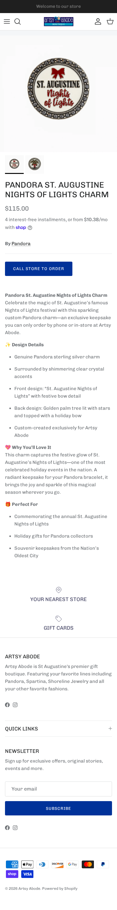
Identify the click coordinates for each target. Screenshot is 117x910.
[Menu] (7, 21)
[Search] (20, 21)
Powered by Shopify (59, 888)
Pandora (21, 243)
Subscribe (58, 808)
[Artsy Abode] (58, 21)
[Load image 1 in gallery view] (58, 93)
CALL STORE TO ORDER (38, 268)
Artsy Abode (29, 888)
